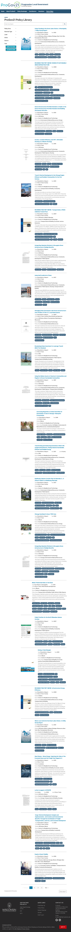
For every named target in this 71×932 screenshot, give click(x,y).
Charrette (50, 644)
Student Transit (38, 234)
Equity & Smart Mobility (41, 854)
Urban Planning (45, 400)
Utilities (51, 54)
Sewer (47, 54)
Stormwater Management (41, 576)
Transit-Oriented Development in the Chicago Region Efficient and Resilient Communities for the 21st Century (49, 177)
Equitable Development (48, 674)
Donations (41, 11)
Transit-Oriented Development (45, 87)
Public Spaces (38, 169)
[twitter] (56, 920)
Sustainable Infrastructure (49, 472)
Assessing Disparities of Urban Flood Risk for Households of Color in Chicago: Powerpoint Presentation (49, 413)
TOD (36, 87)
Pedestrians (51, 603)
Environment (57, 54)
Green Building (48, 133)
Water (59, 57)
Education (60, 239)
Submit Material (42, 910)
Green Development (54, 89)
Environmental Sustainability (41, 712)
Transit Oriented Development (42, 166)
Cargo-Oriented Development (42, 540)
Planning (44, 163)
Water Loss (60, 747)
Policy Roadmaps (22, 11)
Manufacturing (38, 302)
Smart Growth (54, 611)
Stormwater (42, 54)
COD (53, 537)
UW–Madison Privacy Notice (21, 929)
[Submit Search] (64, 24)
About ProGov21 (10, 11)
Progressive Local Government (34, 4)
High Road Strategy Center (25, 907)
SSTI (21, 913)
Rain (54, 505)
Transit (45, 608)
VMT (47, 169)
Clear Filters (11, 49)
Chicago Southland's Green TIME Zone (45, 514)
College (55, 239)
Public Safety (44, 603)
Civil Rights (39, 439)
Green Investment (39, 574)
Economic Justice (41, 434)
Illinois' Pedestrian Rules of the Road (42, 582)
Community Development (41, 57)
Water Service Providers (51, 747)
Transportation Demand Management (43, 236)
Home (2, 11)
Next (47, 887)
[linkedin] (60, 920)
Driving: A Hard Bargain (44, 650)
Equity (50, 641)
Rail (44, 848)
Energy (54, 131)
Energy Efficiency (60, 472)
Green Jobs (48, 537)
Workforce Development (40, 534)
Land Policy (42, 537)
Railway (37, 848)
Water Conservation (51, 745)
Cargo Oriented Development (42, 784)
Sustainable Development (48, 568)
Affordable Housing (43, 679)
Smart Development (37, 611)
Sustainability (46, 92)
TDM (54, 236)
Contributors (32, 11)
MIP (21, 911)
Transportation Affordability (42, 89)
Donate (40, 912)
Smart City (40, 608)
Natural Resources (52, 57)
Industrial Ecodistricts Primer (43, 275)
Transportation (38, 201)
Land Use (52, 682)
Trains (57, 842)
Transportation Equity (37, 606)
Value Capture (46, 403)
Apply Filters (11, 46)
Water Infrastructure (48, 337)
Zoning (36, 537)
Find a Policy (49, 11)
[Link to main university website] (9, 911)
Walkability (57, 603)
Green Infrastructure (40, 131)
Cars (50, 606)
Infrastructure (46, 611)
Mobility (55, 204)
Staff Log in (41, 915)
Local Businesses (54, 403)
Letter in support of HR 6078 (43, 790)
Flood (36, 54)
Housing (49, 163)
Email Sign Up (41, 905)
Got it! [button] (63, 927)
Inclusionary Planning (57, 641)
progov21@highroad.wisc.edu (62, 917)
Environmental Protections (41, 100)
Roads (53, 606)
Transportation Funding (43, 682)
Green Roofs (62, 334)
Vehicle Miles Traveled (57, 163)
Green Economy (38, 92)
